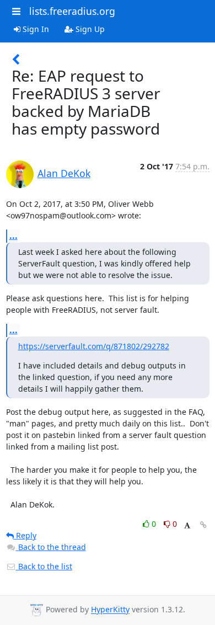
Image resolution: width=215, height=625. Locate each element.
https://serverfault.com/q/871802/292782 (93, 346)
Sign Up (89, 29)
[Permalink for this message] (203, 524)
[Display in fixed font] (187, 525)
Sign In (34, 29)
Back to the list (44, 566)
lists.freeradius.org (72, 11)
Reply (25, 535)
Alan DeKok (63, 173)
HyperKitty (110, 610)
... (13, 235)
